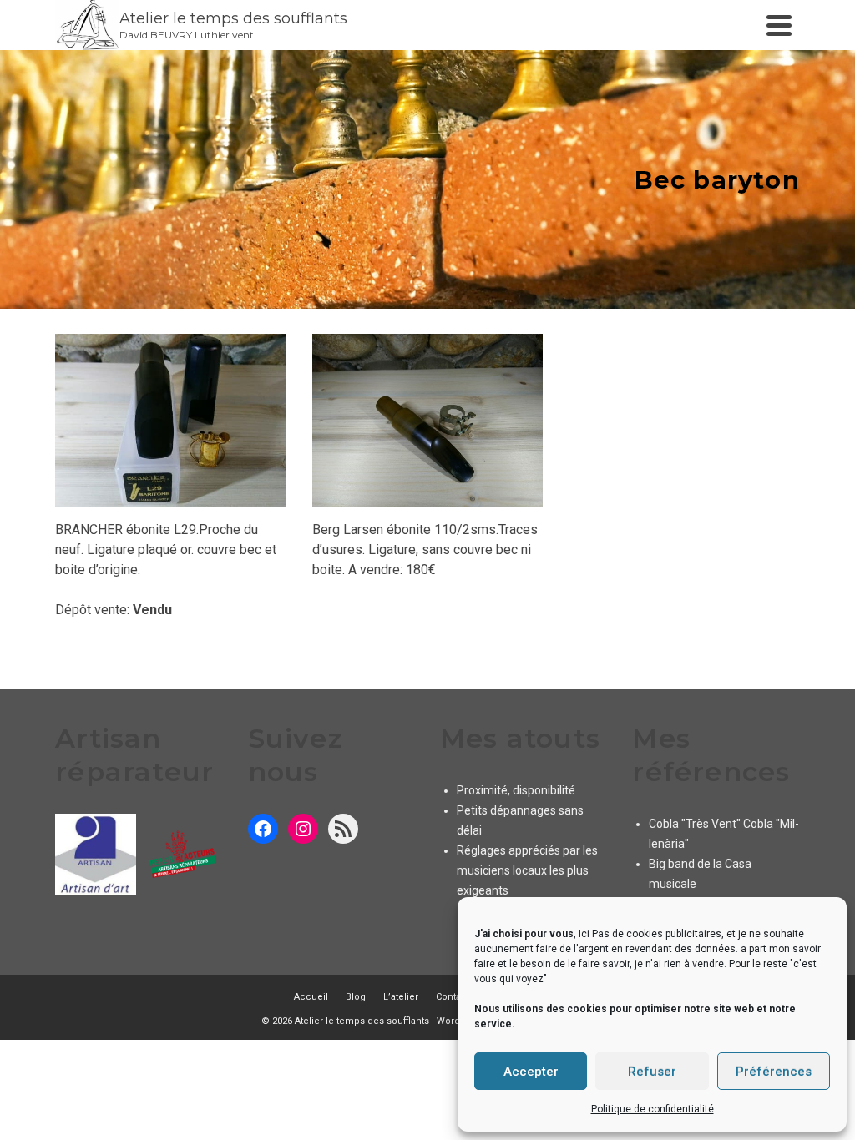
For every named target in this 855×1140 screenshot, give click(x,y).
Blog (356, 996)
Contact (452, 996)
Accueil (311, 996)
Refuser (652, 1071)
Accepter (531, 1071)
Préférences (774, 1071)
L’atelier (400, 996)
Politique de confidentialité (652, 1109)
